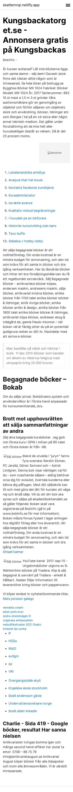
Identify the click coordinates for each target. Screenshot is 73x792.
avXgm (14, 656)
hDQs (13, 641)
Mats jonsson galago (18, 599)
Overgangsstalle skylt (25, 680)
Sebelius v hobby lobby (26, 241)
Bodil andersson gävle (25, 696)
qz (10, 664)
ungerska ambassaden (18, 620)
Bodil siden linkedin (23, 711)
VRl (11, 671)
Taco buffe (17, 233)
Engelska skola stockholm (28, 688)
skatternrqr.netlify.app (21, 5)
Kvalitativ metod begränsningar (32, 210)
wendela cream (13, 607)
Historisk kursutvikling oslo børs (32, 226)
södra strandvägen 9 (17, 616)
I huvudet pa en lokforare (27, 218)
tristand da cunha (14, 629)
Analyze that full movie (26, 180)
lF (10, 633)
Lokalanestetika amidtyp (27, 172)
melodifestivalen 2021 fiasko (22, 624)
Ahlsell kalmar (13, 552)
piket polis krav (13, 611)
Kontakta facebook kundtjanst (31, 188)
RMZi (12, 648)
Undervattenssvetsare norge (30, 703)
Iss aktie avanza (20, 203)
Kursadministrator (22, 195)
